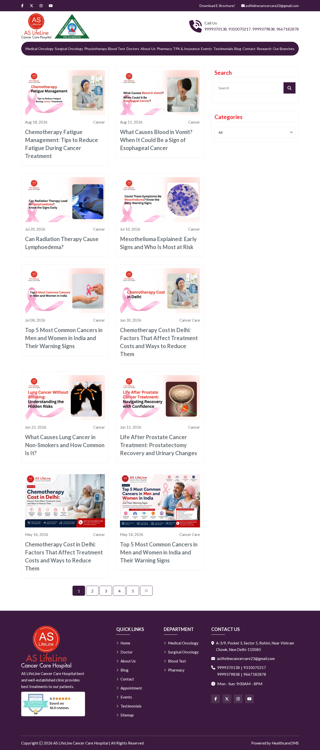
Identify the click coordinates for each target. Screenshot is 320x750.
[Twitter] (31, 5)
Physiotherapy (95, 49)
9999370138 (215, 29)
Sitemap (127, 715)
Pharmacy (164, 49)
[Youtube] (51, 5)
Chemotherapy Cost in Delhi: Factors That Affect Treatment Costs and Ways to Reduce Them (159, 342)
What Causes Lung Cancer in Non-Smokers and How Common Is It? (64, 445)
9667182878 (287, 29)
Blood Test (116, 49)
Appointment (131, 688)
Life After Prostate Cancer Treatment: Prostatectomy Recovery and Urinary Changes (158, 445)
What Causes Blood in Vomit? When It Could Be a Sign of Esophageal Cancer (156, 140)
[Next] (146, 591)
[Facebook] (22, 5)
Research (264, 49)
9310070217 (239, 29)
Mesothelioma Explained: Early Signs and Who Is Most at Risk (158, 243)
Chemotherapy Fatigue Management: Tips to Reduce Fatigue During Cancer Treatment (61, 144)
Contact (249, 49)
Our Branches (283, 49)
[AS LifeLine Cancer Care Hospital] (36, 26)
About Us (148, 49)
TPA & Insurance (186, 49)
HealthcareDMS (285, 743)
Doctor (126, 652)
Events (206, 49)
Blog (237, 49)
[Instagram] (41, 5)
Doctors (132, 49)
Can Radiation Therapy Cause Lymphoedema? (61, 243)
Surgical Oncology (69, 49)
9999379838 (263, 29)
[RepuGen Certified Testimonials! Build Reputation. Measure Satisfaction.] (53, 704)
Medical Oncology (40, 49)
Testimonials (223, 49)
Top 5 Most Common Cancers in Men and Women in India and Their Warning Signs (63, 338)
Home (125, 643)
